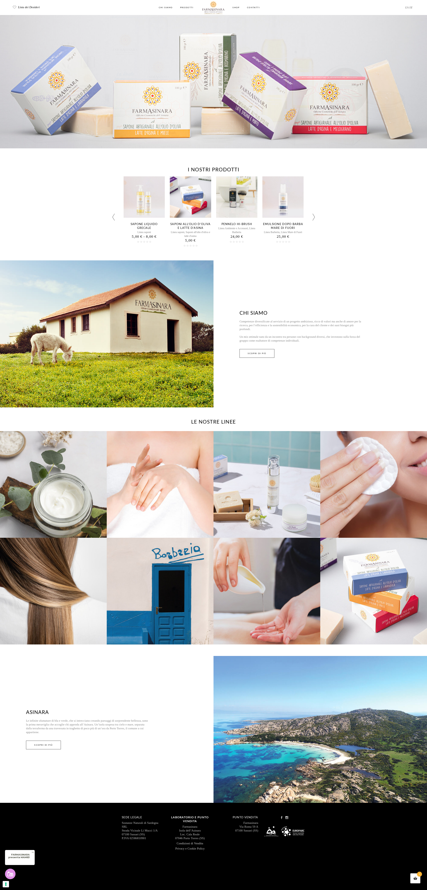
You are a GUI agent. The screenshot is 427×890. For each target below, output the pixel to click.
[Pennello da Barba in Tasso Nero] (237, 197)
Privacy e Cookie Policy (190, 848)
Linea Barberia (179, 232)
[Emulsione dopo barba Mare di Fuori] (190, 197)
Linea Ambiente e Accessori (140, 228)
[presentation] (113, 217)
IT (410, 7)
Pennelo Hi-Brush (144, 224)
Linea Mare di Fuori (198, 232)
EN (407, 7)
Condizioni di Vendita (190, 843)
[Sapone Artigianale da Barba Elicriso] (283, 197)
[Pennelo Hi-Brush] (144, 197)
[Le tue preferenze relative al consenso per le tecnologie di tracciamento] (6, 884)
